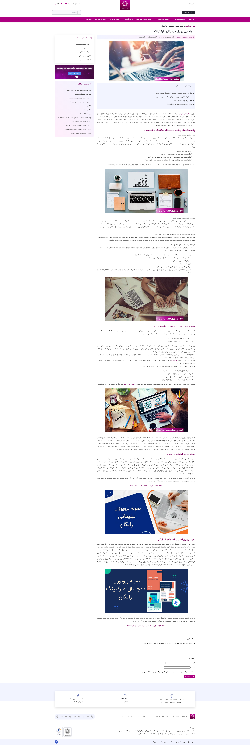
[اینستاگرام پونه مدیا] (75, 717)
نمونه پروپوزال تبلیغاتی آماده (182, 100)
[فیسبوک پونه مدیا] (70, 717)
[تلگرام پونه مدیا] (79, 717)
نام (193, 663)
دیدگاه (192, 658)
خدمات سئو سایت (180, 19)
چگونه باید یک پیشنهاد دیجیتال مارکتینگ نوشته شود (174, 93)
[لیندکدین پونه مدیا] (83, 717)
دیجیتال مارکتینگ (183, 114)
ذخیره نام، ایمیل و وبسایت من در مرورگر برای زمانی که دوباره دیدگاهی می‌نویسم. (165, 672)
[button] (193, 86)
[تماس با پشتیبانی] (55, 4)
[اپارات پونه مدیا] (92, 716)
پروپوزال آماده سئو (130, 384)
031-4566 (125, 698)
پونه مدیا (191, 19)
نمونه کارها (115, 19)
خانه (194, 26)
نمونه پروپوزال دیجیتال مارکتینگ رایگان (179, 104)
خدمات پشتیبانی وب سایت (144, 19)
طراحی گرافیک (129, 19)
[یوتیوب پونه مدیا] (61, 717)
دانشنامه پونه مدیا (100, 19)
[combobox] (66, 12)
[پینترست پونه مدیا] (88, 717)
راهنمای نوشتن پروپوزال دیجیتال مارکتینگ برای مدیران (174, 97)
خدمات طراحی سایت (163, 19)
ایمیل (192, 667)
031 (62, 3)
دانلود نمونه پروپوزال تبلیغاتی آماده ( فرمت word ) (146, 485)
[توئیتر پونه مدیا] (66, 717)
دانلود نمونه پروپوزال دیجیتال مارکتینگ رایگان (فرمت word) (146, 625)
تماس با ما (89, 19)
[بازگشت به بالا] (56, 742)
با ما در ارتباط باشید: (75, 4)
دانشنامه (188, 26)
